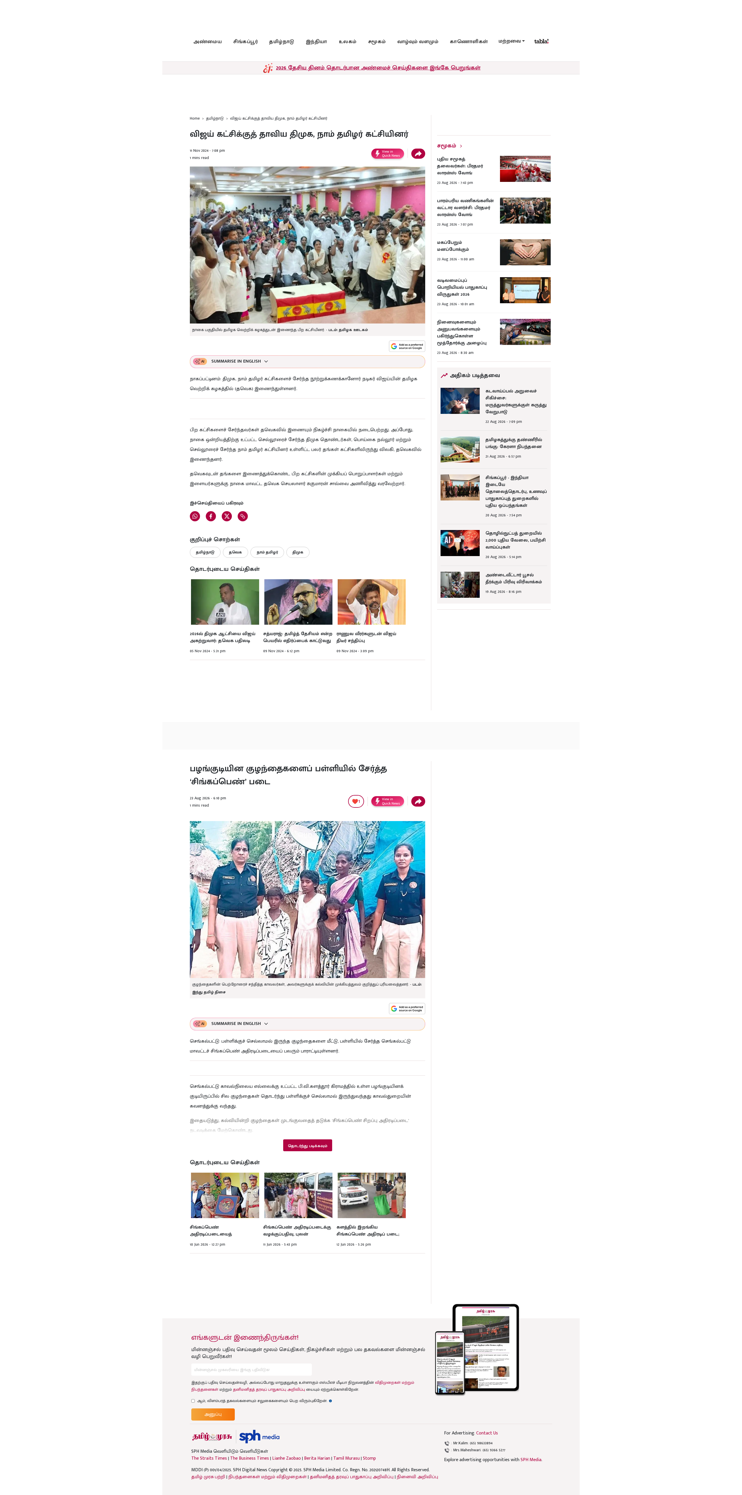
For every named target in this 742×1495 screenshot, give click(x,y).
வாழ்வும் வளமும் (418, 41)
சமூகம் (377, 41)
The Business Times (249, 1458)
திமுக (297, 552)
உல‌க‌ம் (348, 41)
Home (195, 118)
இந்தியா (316, 41)
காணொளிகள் (469, 41)
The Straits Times (209, 1458)
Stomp (369, 1458)
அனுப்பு (213, 1414)
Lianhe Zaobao (286, 1458)
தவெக (235, 552)
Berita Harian (317, 1458)
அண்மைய (207, 41)
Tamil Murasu (346, 1458)
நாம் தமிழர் (267, 552)
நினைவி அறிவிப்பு (417, 1477)
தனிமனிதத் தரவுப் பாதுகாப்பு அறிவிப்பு (269, 1389)
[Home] (259, 1436)
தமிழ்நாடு (281, 41)
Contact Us (487, 1433)
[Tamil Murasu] (212, 1436)
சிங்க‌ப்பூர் (245, 41)
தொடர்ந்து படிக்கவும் (307, 1146)
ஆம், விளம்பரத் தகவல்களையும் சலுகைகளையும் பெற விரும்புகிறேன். (264, 1401)
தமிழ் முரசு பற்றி (208, 1477)
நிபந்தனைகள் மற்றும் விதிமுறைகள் (267, 1477)
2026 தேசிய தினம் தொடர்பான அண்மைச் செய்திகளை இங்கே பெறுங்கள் (378, 68)
